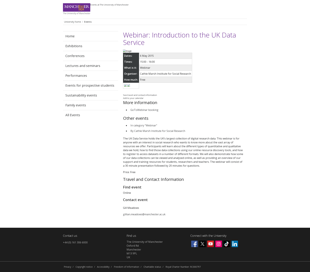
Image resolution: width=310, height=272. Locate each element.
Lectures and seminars (82, 66)
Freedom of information (126, 266)
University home (72, 21)
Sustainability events (81, 95)
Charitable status (152, 266)
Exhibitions (73, 46)
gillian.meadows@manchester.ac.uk (144, 214)
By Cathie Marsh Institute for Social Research (157, 131)
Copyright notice (84, 266)
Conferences (75, 56)
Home (70, 36)
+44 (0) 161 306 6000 (75, 242)
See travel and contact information (140, 95)
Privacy (67, 266)
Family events (75, 105)
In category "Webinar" (143, 125)
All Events (72, 115)
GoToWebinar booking (144, 110)
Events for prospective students (89, 85)
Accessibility (103, 266)
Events (109, 4)
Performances (76, 75)
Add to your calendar (133, 98)
